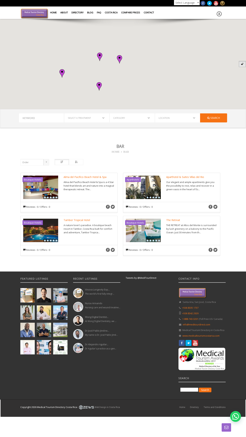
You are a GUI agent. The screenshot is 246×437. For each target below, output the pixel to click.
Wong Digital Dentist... (96, 317)
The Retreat (173, 220)
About (64, 12)
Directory (77, 12)
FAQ (99, 12)
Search (215, 118)
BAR (126, 151)
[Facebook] (203, 3)
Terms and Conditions (214, 407)
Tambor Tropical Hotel (77, 220)
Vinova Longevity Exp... (97, 289)
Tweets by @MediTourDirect (141, 277)
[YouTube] (216, 3)
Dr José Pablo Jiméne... (97, 330)
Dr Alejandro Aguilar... (96, 344)
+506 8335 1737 (190, 307)
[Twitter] (209, 3)
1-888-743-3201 (190, 319)
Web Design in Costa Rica (107, 407)
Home (53, 12)
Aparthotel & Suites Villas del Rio (185, 177)
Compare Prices (130, 12)
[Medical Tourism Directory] (34, 13)
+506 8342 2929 (190, 313)
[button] (119, 59)
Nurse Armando (93, 303)
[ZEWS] (86, 407)
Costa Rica (111, 12)
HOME (116, 151)
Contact (149, 12)
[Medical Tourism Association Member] (222, 3)
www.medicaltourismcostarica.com (201, 335)
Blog (90, 12)
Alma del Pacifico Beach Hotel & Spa (85, 177)
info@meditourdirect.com (196, 324)
